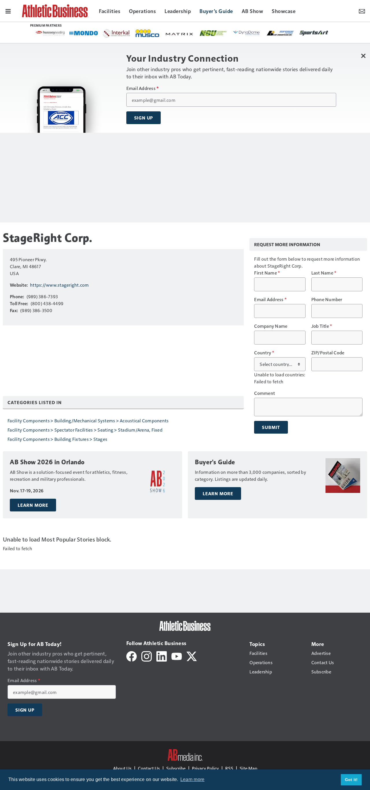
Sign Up (143, 118)
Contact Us (149, 768)
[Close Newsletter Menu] (363, 55)
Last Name (323, 272)
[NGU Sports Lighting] (213, 33)
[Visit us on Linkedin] (161, 656)
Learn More (33, 505)
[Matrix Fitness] (179, 33)
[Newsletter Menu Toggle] (361, 10)
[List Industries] (280, 32)
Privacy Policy (205, 768)
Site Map (248, 768)
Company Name (270, 326)
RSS (229, 768)
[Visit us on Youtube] (176, 656)
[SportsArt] (313, 32)
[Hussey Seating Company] (50, 32)
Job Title (321, 326)
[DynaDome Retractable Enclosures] (246, 32)
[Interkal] (116, 33)
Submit (271, 427)
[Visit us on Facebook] (131, 656)
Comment (264, 393)
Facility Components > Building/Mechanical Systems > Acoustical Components (88, 420)
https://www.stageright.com (59, 285)
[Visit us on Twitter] (191, 656)
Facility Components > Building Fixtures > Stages (57, 439)
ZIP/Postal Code (328, 352)
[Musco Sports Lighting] (148, 33)
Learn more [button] (192, 779)
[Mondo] (83, 32)
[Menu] (8, 10)
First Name (267, 272)
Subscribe (176, 768)
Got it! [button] (351, 779)
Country (264, 352)
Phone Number (327, 299)
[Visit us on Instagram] (146, 656)
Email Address (142, 88)
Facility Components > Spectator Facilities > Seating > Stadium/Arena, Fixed (85, 430)
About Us (122, 768)
